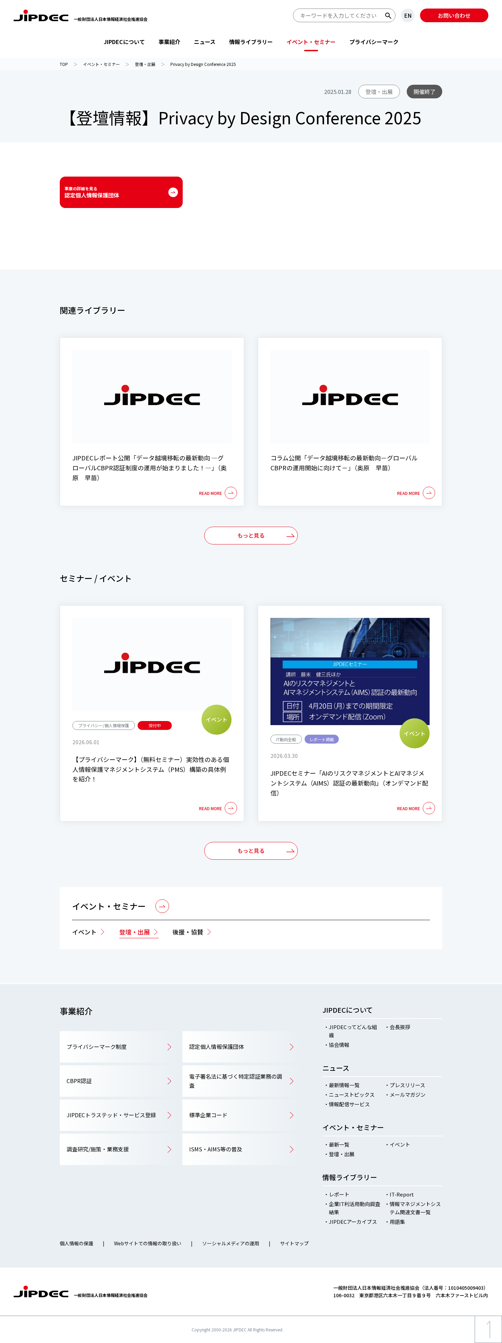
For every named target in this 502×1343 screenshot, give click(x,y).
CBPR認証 (79, 1081)
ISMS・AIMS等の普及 (215, 1149)
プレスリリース (407, 1085)
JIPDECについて (124, 42)
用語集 (397, 1221)
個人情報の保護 (76, 1243)
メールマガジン (408, 1094)
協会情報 (339, 1044)
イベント (84, 931)
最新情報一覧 (344, 1085)
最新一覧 (339, 1144)
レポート (339, 1194)
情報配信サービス (349, 1104)
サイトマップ (294, 1243)
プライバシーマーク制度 (97, 1046)
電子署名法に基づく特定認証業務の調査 (235, 1080)
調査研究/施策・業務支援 (98, 1149)
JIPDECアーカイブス (353, 1221)
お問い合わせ (454, 15)
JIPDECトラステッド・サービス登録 (111, 1115)
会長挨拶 (400, 1026)
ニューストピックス (352, 1094)
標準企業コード (208, 1115)
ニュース (204, 42)
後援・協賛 (187, 931)
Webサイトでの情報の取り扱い (147, 1243)
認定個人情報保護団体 (92, 192)
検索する (388, 16)
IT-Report (402, 1194)
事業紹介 (169, 42)
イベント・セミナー (311, 42)
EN (408, 15)
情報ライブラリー (251, 42)
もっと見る (251, 535)
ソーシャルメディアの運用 (230, 1243)
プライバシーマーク (374, 42)
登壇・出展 (134, 931)
